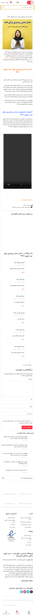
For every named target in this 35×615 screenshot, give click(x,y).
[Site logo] (17, 2)
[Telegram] (21, 591)
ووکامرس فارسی (5, 605)
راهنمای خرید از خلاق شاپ (26, 518)
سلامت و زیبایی (20, 207)
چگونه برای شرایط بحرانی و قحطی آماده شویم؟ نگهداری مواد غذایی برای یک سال (15, 437)
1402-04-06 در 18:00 (19, 265)
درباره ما (13, 524)
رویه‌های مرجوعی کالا (25, 522)
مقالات (14, 207)
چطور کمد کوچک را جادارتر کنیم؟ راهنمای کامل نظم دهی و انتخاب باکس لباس (14, 446)
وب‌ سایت (29, 414)
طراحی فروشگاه (12, 605)
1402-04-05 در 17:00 (19, 282)
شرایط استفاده (11, 518)
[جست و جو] (3, 7)
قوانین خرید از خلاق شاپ (10, 521)
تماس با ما (12, 527)
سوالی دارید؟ (28, 527)
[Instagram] (31, 591)
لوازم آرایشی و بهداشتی (14, 569)
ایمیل (31, 406)
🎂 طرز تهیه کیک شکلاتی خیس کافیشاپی (16, 470)
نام (31, 399)
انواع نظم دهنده (8, 567)
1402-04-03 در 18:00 (19, 299)
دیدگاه (30, 379)
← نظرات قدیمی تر (27, 365)
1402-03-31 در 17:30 (19, 332)
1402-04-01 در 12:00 (19, 316)
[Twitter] (28, 591)
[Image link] (28, 584)
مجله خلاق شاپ (28, 56)
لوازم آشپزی (30, 569)
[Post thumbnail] (31, 439)
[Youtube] (24, 591)
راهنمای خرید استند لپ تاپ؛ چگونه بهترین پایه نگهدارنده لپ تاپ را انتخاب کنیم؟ (15, 454)
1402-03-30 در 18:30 (19, 349)
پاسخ (23, 272)
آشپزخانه (22, 569)
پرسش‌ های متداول (26, 524)
